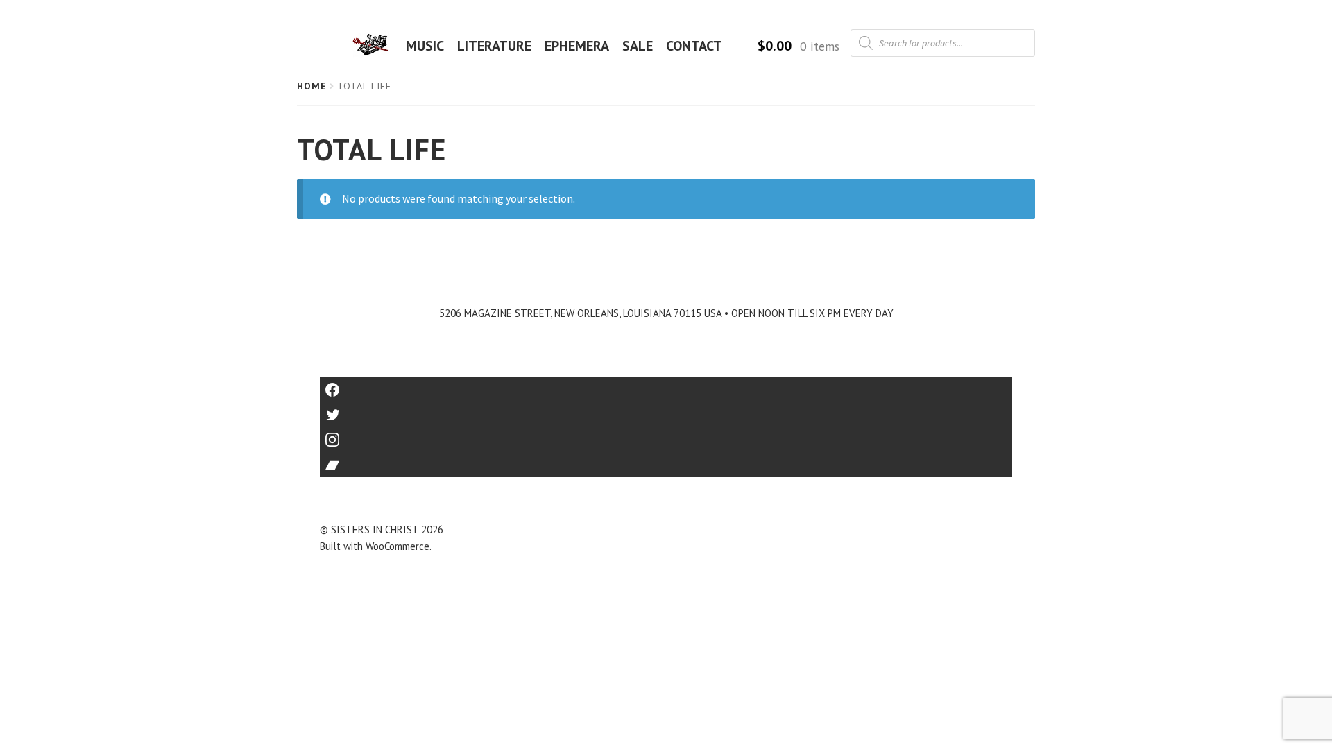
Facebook (666, 385)
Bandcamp (666, 460)
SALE (637, 46)
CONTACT (694, 46)
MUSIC (425, 46)
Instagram (666, 435)
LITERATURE (494, 46)
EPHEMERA (577, 46)
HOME (375, 46)
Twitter (666, 410)
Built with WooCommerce (374, 546)
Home (312, 86)
